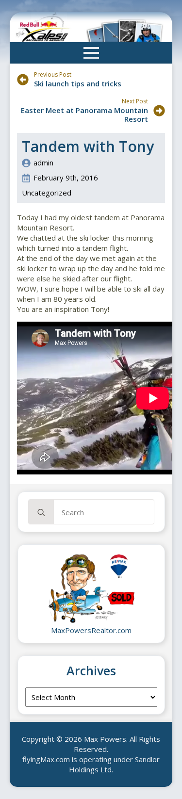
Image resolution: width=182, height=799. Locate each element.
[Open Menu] (91, 53)
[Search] (41, 512)
